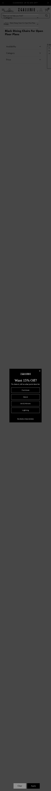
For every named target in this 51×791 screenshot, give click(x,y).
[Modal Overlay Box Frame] (25, 395)
